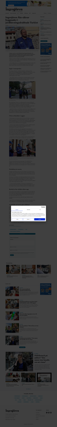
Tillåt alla (39, 219)
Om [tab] (40, 209)
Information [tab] (28, 209)
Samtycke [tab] (17, 209)
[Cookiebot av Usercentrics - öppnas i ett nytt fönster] (41, 207)
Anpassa (28, 219)
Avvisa (17, 219)
